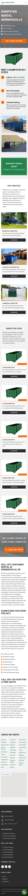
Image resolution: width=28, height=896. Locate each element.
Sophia (12, 767)
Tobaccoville (22, 747)
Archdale (3, 742)
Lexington (13, 742)
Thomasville (22, 745)
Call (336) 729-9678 (14, 41)
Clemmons (4, 752)
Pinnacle (12, 758)
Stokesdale (22, 739)
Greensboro (4, 759)
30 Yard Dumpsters (7, 854)
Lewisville (13, 739)
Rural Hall (12, 765)
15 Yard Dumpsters (7, 849)
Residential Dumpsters (8, 833)
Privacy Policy (14, 891)
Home (4, 876)
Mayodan (12, 747)
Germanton (4, 757)
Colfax (3, 754)
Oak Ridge (13, 750)
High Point (4, 762)
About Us (5, 879)
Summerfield (22, 742)
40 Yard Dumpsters (7, 857)
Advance (3, 739)
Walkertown (22, 752)
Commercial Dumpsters (9, 838)
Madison (12, 745)
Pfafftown (13, 752)
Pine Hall (12, 755)
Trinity (20, 750)
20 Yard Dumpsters (7, 852)
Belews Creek (5, 745)
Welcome (21, 760)
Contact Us (5, 881)
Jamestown (4, 765)
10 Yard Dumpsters (7, 847)
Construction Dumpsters (9, 836)
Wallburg (21, 755)
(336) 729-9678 (18, 77)
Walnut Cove (22, 758)
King (2, 767)
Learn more (14, 240)
